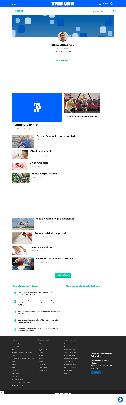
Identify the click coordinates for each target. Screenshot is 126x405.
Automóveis (15, 373)
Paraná (14, 350)
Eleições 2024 (16, 347)
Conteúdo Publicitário (70, 367)
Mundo (14, 364)
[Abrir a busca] (112, 3)
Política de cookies (70, 364)
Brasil (13, 361)
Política (14, 367)
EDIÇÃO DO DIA (43, 350)
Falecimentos (16, 376)
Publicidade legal (69, 355)
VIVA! (39, 344)
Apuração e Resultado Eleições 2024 (23, 358)
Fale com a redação (70, 350)
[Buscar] (114, 11)
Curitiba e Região (17, 344)
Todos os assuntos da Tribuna (21, 382)
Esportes (40, 352)
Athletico (40, 358)
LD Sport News (42, 367)
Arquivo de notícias (17, 385)
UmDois (40, 355)
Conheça (96, 372)
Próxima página (62, 275)
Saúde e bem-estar (17, 379)
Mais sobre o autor (62, 60)
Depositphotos (42, 370)
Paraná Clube (42, 364)
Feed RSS (67, 373)
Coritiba (40, 361)
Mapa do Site (68, 370)
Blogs (18, 11)
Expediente (67, 347)
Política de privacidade (71, 358)
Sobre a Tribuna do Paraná (72, 344)
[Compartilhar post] (30, 128)
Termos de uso (68, 361)
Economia (15, 370)
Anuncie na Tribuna (70, 352)
